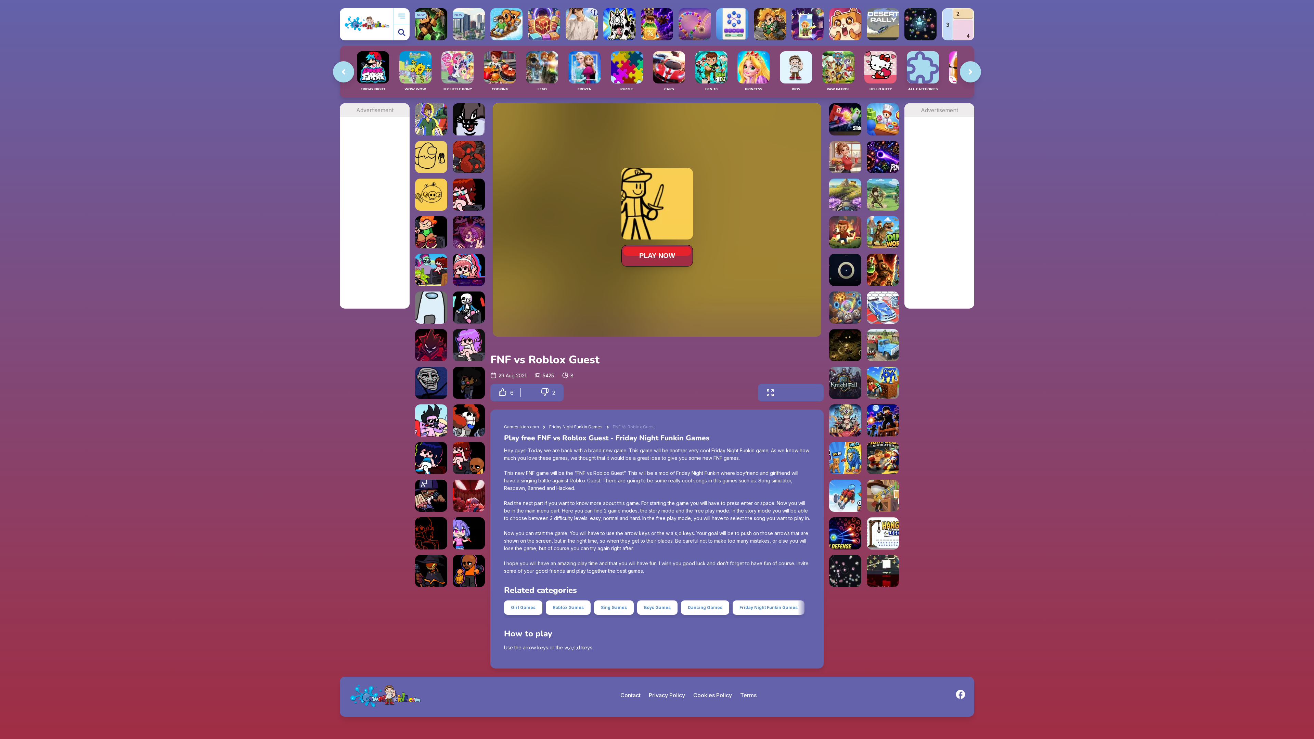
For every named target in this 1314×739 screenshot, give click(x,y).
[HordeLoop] (920, 24)
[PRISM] (845, 270)
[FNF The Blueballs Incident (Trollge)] (431, 383)
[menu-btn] (402, 16)
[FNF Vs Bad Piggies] (431, 195)
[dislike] (545, 392)
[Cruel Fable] (845, 345)
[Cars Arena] (883, 307)
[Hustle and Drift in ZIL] (883, 345)
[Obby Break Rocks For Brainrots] (883, 383)
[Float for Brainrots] (506, 24)
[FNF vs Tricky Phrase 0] (469, 420)
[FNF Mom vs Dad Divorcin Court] (469, 195)
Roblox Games (568, 607)
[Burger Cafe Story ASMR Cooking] (845, 157)
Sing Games (614, 607)
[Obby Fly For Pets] (845, 496)
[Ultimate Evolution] (845, 458)
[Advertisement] (375, 219)
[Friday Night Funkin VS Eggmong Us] (431, 157)
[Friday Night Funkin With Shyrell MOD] (469, 232)
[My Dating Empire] (582, 24)
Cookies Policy (712, 695)
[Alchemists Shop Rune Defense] (883, 270)
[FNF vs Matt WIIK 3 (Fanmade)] (469, 571)
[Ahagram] (732, 24)
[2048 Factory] (544, 24)
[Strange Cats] (619, 24)
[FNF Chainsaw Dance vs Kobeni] (431, 533)
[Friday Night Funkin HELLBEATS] (431, 458)
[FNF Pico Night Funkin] (431, 232)
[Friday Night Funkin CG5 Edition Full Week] (469, 270)
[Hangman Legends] (883, 533)
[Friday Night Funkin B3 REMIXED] (469, 345)
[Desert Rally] (883, 24)
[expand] (770, 392)
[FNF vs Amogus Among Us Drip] (431, 307)
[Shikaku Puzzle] (958, 24)
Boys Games (657, 607)
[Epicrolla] (845, 307)
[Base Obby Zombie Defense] (883, 420)
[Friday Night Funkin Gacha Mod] (469, 533)
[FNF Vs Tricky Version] (469, 496)
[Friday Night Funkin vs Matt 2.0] (469, 458)
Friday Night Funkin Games (576, 426)
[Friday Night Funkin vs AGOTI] (431, 345)
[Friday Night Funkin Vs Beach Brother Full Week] (431, 420)
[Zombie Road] (845, 232)
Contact (630, 695)
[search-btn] (402, 32)
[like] (503, 392)
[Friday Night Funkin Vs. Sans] (469, 307)
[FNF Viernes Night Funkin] (431, 270)
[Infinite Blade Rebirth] (883, 571)
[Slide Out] (845, 119)
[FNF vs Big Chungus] (469, 119)
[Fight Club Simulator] (883, 458)
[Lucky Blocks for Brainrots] (657, 24)
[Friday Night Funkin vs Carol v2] (469, 383)
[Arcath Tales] (845, 420)
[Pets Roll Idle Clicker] (845, 24)
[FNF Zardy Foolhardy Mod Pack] (431, 571)
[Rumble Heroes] (807, 24)
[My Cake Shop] (883, 119)
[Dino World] (883, 232)
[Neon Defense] (845, 533)
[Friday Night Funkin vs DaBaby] (431, 496)
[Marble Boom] (695, 24)
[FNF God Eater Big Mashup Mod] (431, 119)
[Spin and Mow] (845, 195)
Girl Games (523, 607)
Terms (748, 695)
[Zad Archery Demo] (883, 195)
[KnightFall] (845, 383)
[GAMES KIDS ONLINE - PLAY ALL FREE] (367, 24)
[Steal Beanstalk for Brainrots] (770, 24)
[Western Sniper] (883, 496)
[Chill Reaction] (845, 571)
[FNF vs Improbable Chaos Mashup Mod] (469, 157)
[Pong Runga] (883, 157)
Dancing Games (705, 607)
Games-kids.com (521, 426)
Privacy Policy (667, 695)
